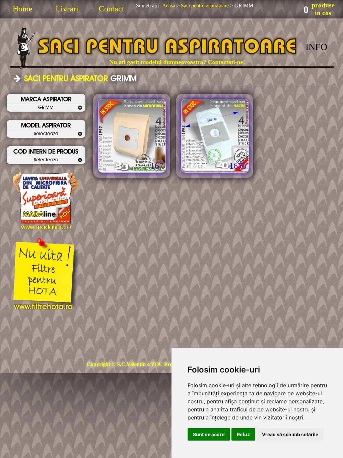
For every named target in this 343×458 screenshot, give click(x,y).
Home (22, 8)
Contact (111, 8)
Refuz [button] (243, 434)
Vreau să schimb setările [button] (290, 434)
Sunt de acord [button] (209, 434)
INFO (316, 47)
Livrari (67, 8)
